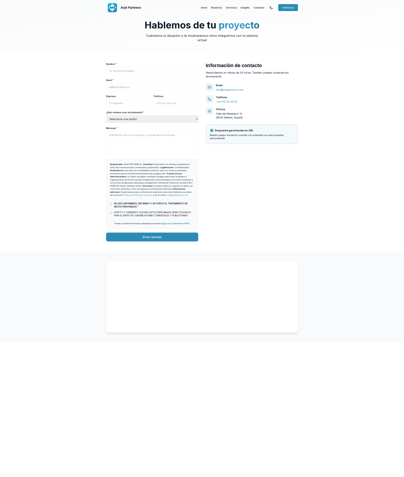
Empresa (111, 96)
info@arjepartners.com (177, 195)
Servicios (231, 7)
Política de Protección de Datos (137, 195)
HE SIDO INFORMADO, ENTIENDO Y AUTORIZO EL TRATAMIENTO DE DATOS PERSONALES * (150, 205)
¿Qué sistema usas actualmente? (124, 112)
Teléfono (158, 96)
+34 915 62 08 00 (226, 101)
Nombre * (111, 64)
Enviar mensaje (152, 237)
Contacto (258, 7)
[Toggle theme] (271, 7)
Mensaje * (111, 128)
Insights (245, 7)
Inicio (204, 7)
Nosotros (216, 7)
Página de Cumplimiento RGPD (175, 223)
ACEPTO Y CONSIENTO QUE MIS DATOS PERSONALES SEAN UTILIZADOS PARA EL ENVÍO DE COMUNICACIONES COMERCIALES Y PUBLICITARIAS (152, 214)
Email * (110, 80)
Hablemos (288, 7)
